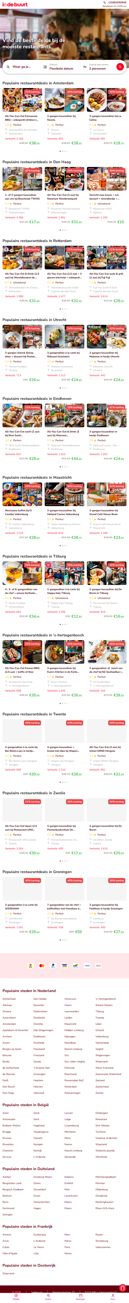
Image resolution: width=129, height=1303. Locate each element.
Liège (67, 1119)
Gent (36, 1119)
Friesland (39, 1055)
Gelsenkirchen (42, 1202)
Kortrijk (38, 1150)
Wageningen (102, 1055)
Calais (6, 1247)
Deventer (39, 1005)
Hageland (39, 1125)
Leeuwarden (71, 1011)
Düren (37, 1183)
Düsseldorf (40, 1189)
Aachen (7, 1177)
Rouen (99, 1234)
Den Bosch (9, 1086)
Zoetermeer (102, 1086)
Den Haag (8, 1093)
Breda (6, 1061)
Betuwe (7, 1055)
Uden (98, 1024)
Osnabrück (101, 1196)
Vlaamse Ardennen (106, 1138)
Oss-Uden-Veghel (74, 1061)
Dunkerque (40, 1234)
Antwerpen (9, 1119)
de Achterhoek (11, 1068)
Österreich (8, 1273)
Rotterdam (70, 1086)
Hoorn (68, 1005)
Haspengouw (41, 1132)
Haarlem (38, 1080)
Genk (36, 1113)
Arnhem (7, 1036)
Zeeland (100, 1080)
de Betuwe (9, 1074)
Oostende (70, 1157)
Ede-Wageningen (43, 1030)
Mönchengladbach (105, 1177)
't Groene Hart (42, 1068)
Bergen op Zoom (12, 1049)
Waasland (101, 1144)
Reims (68, 1253)
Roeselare (101, 1119)
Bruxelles (8, 1144)
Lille (36, 1253)
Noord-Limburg (73, 1049)
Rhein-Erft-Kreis (104, 1208)
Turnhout (100, 1132)
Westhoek (101, 1157)
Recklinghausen (104, 1202)
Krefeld (68, 1183)
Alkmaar (7, 1005)
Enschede (39, 1043)
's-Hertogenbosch (105, 999)
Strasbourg (101, 1241)
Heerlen (38, 1086)
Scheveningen (72, 1093)
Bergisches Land (12, 1183)
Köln (67, 1189)
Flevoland (39, 1049)
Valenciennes (103, 1247)
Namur (68, 1144)
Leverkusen (71, 1196)
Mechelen (70, 1132)
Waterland (101, 1061)
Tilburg (99, 1011)
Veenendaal (102, 1043)
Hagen (37, 1208)
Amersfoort (9, 1017)
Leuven (68, 1113)
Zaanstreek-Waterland (108, 1074)
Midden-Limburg (74, 1030)
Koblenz (69, 1177)
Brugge (7, 1132)
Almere (7, 1011)
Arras (6, 1241)
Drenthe (38, 1024)
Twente (99, 1017)
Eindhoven (39, 1036)
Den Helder (40, 999)
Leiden (68, 1017)
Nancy (67, 1241)
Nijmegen (69, 1036)
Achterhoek (9, 999)
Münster (100, 1183)
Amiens (7, 1234)
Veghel (99, 1049)
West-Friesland (104, 1068)
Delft (5, 1080)
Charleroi (8, 1150)
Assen (6, 1043)
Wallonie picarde (105, 1150)
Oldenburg (101, 1189)
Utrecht (99, 1030)
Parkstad (69, 1068)
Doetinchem (40, 1011)
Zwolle (99, 1093)
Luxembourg (71, 1125)
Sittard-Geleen (104, 1005)
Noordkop (70, 1043)
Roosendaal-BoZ (74, 1080)
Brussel (7, 1138)
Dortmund (8, 1208)
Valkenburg (101, 1036)
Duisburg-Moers (43, 1177)
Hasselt (38, 1138)
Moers (68, 1202)
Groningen (39, 1074)
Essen (37, 1196)
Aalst (6, 1113)
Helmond (39, 1093)
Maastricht (70, 1024)
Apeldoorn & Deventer (15, 1030)
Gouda (37, 1061)
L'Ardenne (39, 1157)
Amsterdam (9, 1024)
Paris (67, 1247)
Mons (67, 1138)
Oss (66, 1055)
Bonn (5, 1202)
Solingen (8, 1214)
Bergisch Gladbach (13, 1189)
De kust (7, 1157)
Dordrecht (39, 1017)
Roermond (70, 1074)
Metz (67, 1234)
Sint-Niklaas (102, 1125)
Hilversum (70, 999)
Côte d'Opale (10, 1253)
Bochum (7, 1196)
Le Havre (39, 1247)
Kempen (38, 1144)
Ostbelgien (101, 1113)
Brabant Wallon (11, 1125)
